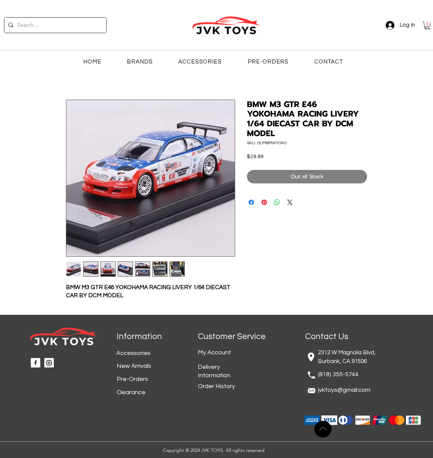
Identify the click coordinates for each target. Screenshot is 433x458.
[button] (427, 26)
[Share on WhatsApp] (277, 202)
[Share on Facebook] (251, 202)
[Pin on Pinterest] (264, 202)
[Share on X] (290, 202)
